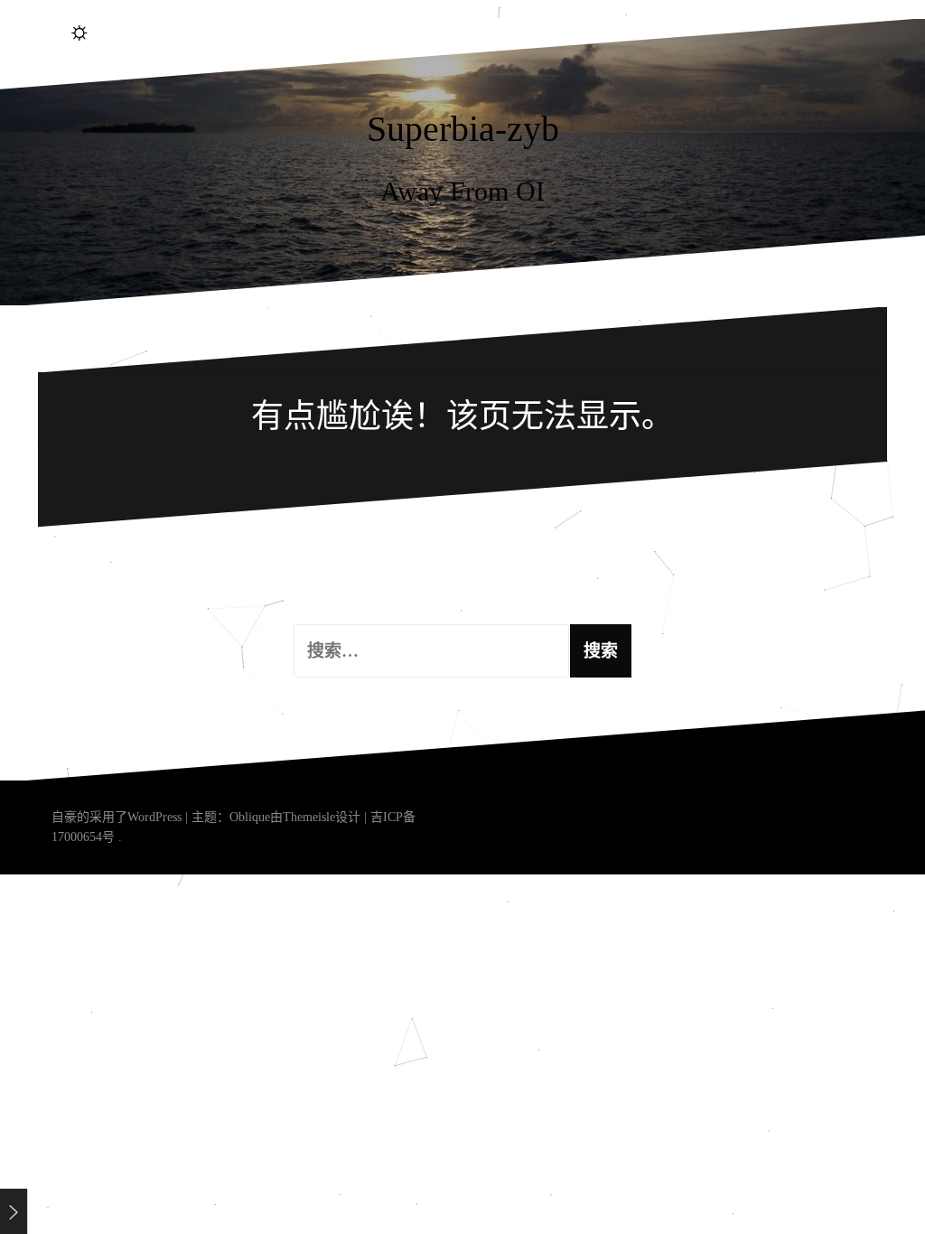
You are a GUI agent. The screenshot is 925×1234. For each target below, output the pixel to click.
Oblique (249, 817)
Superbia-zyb (463, 128)
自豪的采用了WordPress (116, 817)
